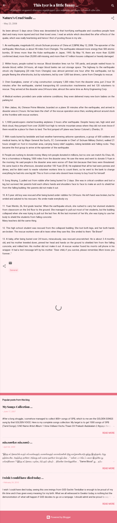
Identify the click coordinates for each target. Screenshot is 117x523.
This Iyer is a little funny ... (56, 5)
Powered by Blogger (60, 517)
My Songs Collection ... (17, 407)
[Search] (113, 6)
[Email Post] (10, 264)
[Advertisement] (58, 366)
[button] (113, 18)
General (14, 270)
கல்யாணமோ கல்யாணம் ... (17, 442)
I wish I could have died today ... (23, 478)
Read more (109, 433)
